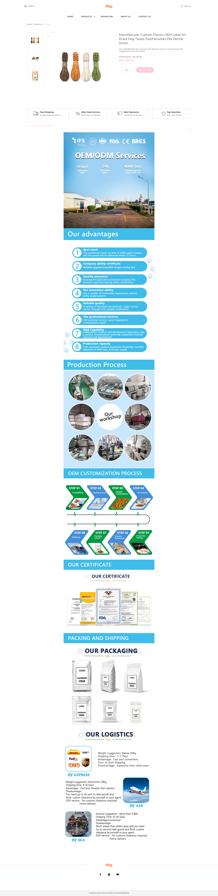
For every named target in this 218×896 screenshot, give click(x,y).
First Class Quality (174, 115)
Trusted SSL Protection (133, 115)
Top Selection (174, 112)
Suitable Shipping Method (50, 115)
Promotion (107, 16)
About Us (126, 16)
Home (70, 16)
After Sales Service (90, 112)
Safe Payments (131, 112)
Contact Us (145, 16)
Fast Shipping (47, 112)
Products (86, 16)
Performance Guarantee (90, 115)
